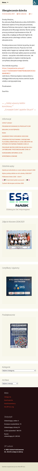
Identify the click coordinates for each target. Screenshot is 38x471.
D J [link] (31, 14)
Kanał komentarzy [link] (10, 403)
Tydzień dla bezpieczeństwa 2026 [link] (13, 183)
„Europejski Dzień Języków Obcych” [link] (20, 109)
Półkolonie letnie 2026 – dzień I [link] (12, 177)
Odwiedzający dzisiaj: (11, 427)
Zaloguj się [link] (7, 397)
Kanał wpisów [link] (8, 400)
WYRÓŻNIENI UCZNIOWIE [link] (9, 156)
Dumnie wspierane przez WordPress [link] (13, 467)
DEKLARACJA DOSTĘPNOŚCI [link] (10, 129)
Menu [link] (4, 2)
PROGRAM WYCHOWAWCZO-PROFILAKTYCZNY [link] (16, 126)
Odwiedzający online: (11, 421)
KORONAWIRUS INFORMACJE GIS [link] (12, 153)
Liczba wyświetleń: (10, 431)
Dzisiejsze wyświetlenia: (12, 424)
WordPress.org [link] (9, 407)
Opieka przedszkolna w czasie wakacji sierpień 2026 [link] (18, 170)
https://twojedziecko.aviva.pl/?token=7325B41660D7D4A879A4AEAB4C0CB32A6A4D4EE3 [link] (18, 70)
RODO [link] (4, 133)
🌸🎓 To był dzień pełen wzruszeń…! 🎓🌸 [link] (16, 180)
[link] (35, 2)
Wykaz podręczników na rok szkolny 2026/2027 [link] (17, 173)
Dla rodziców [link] (22, 14)
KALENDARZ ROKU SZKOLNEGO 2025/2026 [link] (15, 136)
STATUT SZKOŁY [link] (7, 123)
